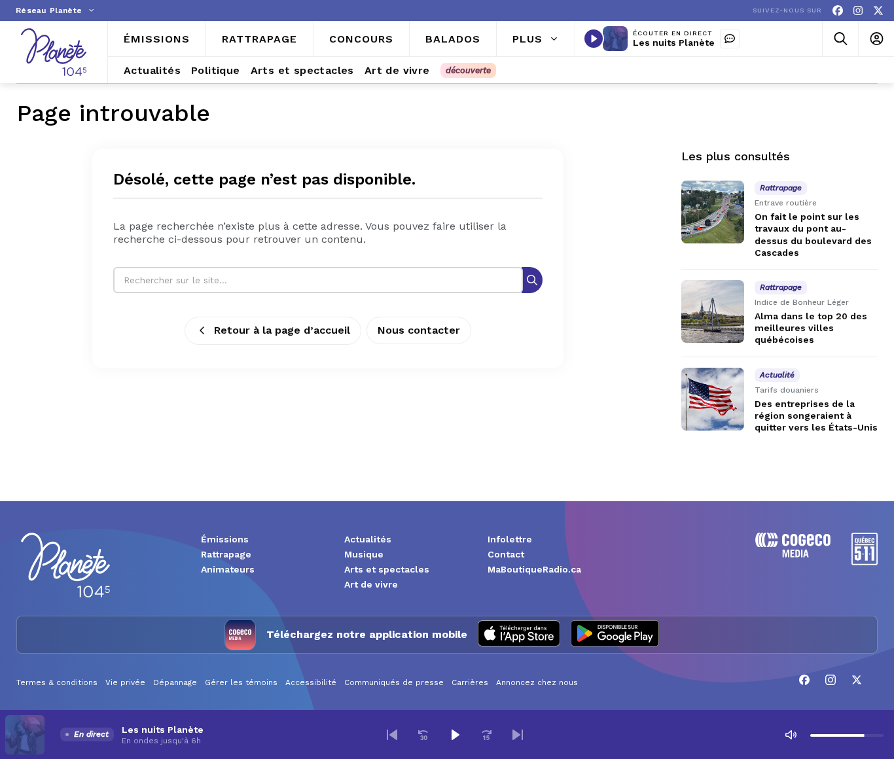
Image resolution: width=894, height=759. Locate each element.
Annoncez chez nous (537, 682)
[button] (392, 735)
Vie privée (125, 682)
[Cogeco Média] (793, 554)
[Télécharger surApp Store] (519, 634)
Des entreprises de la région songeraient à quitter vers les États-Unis (816, 415)
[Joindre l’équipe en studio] (730, 38)
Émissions (225, 539)
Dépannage (175, 682)
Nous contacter (419, 330)
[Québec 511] (864, 562)
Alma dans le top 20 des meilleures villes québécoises (811, 328)
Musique (364, 554)
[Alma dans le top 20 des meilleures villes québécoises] (712, 311)
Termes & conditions (57, 682)
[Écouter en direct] (593, 38)
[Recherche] (532, 279)
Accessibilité (310, 682)
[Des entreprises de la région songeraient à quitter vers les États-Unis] (712, 399)
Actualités (367, 539)
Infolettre (510, 539)
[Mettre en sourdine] (790, 735)
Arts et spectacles (386, 569)
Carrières (470, 682)
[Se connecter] (876, 39)
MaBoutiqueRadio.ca (534, 569)
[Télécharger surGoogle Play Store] (615, 634)
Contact (506, 554)
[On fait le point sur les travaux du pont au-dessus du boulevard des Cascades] (712, 212)
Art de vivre (371, 584)
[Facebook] (837, 11)
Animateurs (228, 569)
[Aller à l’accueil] (53, 52)
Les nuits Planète (674, 42)
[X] (878, 11)
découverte (468, 70)
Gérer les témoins (241, 682)
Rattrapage (226, 554)
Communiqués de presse (394, 682)
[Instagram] (858, 11)
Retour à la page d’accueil (282, 330)
